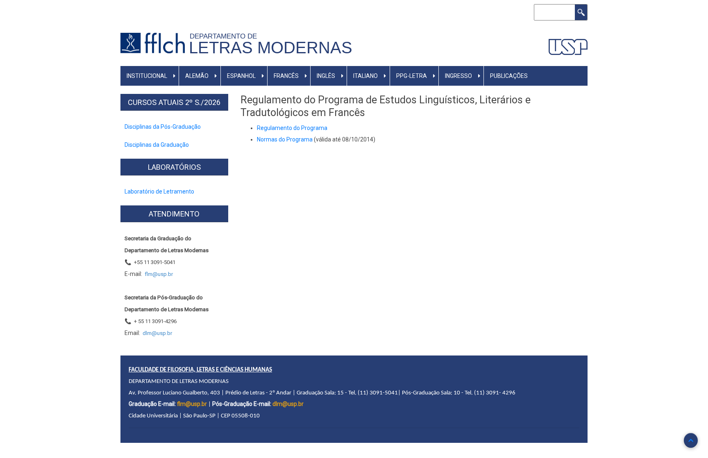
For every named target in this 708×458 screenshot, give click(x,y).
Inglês (326, 76)
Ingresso (458, 76)
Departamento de (225, 36)
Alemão (197, 76)
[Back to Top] (691, 440)
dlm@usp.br (288, 404)
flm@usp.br (192, 404)
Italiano (365, 76)
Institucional (147, 76)
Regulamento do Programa (292, 128)
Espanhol (241, 76)
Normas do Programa (285, 139)
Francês (286, 76)
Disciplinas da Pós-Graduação (163, 126)
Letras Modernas (270, 48)
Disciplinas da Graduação (157, 144)
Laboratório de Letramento (159, 191)
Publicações (509, 76)
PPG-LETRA (411, 76)
